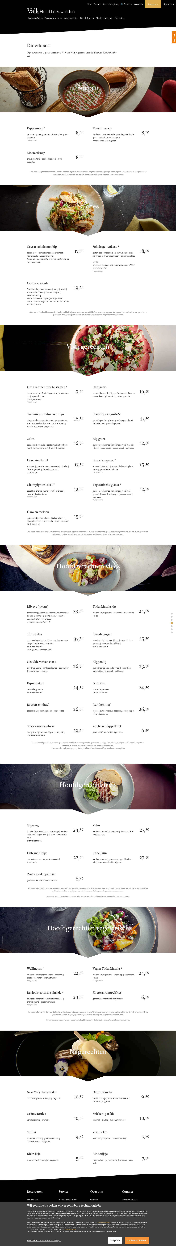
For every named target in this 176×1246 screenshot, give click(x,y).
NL (88, 4)
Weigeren (115, 1240)
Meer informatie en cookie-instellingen (44, 1240)
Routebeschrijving (110, 4)
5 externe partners (104, 1222)
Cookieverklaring (70, 1229)
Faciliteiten (119, 18)
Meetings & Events (104, 18)
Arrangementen (71, 18)
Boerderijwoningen (53, 18)
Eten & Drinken (87, 18)
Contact (97, 4)
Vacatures (138, 4)
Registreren (169, 4)
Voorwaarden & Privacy (68, 1200)
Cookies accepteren (136, 1240)
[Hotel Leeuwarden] (50, 14)
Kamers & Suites (35, 18)
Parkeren (127, 4)
